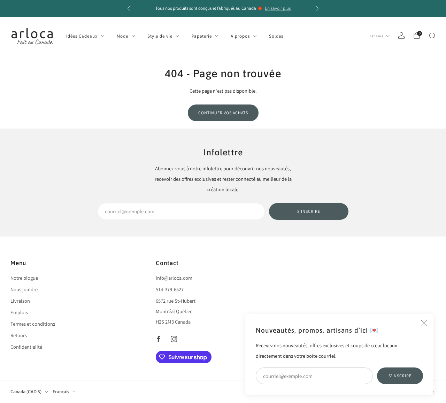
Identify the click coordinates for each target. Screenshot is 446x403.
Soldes (276, 36)
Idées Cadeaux (82, 36)
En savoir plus (278, 8)
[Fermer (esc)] (424, 323)
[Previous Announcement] (128, 8)
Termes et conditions (32, 323)
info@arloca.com (174, 277)
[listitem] (223, 8)
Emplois (19, 312)
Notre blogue (24, 277)
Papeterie (202, 36)
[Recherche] (432, 35)
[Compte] (401, 35)
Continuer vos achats (223, 112)
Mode (122, 36)
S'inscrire (400, 375)
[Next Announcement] (317, 8)
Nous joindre (24, 289)
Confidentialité (26, 346)
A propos (240, 36)
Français (375, 35)
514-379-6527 (170, 289)
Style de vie (159, 36)
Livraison (20, 300)
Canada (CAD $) (25, 391)
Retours (18, 335)
